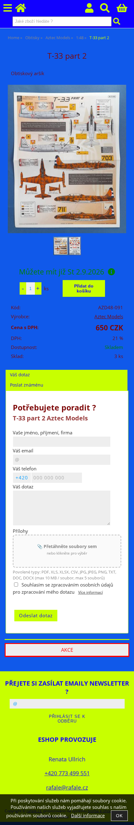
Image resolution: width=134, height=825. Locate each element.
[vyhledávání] (108, 10)
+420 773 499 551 (67, 773)
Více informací (90, 592)
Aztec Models (108, 316)
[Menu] (7, 8)
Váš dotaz (20, 375)
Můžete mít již (61, 272)
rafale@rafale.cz (67, 787)
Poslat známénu (26, 385)
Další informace (88, 815)
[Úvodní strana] (24, 10)
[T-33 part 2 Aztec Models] (67, 159)
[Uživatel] (92, 10)
